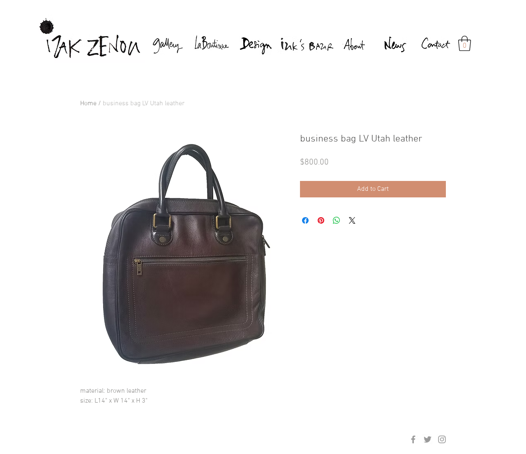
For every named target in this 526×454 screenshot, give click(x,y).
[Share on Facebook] (305, 220)
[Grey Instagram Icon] (442, 439)
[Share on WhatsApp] (336, 220)
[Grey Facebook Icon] (413, 439)
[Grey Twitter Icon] (427, 439)
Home (88, 104)
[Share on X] (352, 220)
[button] (464, 43)
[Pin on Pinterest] (321, 220)
